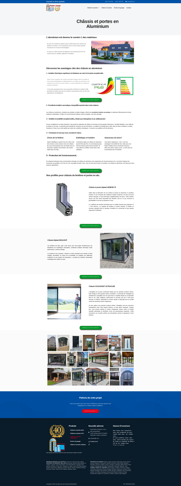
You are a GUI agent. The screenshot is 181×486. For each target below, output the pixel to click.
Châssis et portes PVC (77, 433)
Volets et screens (106, 8)
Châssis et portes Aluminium (75, 437)
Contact (128, 8)
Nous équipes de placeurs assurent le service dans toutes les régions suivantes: (64, 452)
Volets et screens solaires (78, 444)
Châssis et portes (92, 8)
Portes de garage (119, 8)
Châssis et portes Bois (77, 430)
